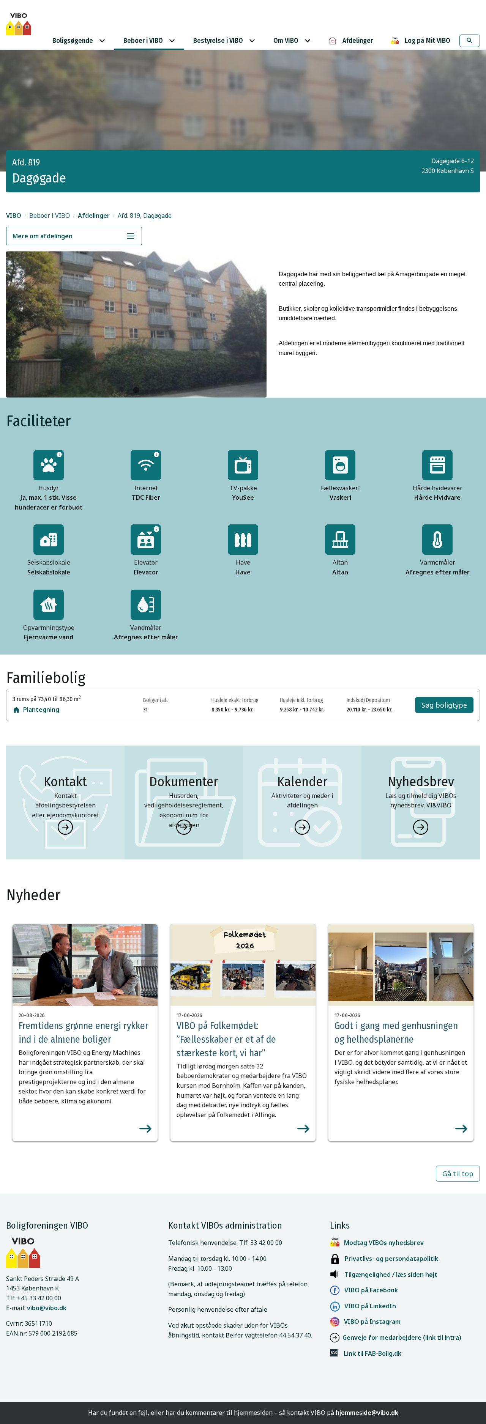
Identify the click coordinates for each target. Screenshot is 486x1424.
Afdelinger (94, 215)
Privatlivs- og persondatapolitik (389, 1258)
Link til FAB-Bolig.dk (369, 1353)
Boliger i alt (155, 700)
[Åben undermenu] (130, 236)
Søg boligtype (444, 705)
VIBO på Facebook (369, 1290)
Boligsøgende (72, 40)
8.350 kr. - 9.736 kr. (232, 709)
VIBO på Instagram (370, 1321)
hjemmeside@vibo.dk (367, 1412)
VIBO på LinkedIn (368, 1306)
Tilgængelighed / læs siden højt (390, 1274)
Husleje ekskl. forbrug (235, 700)
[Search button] (469, 41)
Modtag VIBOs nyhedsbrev (384, 1242)
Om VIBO (285, 40)
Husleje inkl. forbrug (301, 700)
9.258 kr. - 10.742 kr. (302, 709)
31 (145, 709)
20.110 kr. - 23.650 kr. (369, 709)
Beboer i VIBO (143, 40)
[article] (85, 1033)
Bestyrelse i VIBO (218, 40)
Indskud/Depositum (368, 700)
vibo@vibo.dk (46, 1308)
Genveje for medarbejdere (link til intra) (401, 1337)
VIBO (13, 215)
